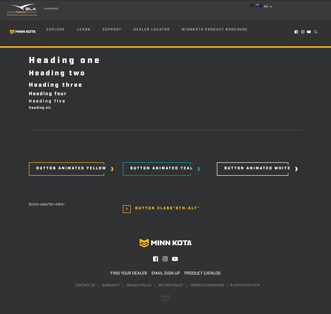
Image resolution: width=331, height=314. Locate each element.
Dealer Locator (152, 29)
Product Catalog (202, 273)
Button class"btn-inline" (47, 204)
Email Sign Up (165, 273)
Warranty (111, 285)
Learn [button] (84, 29)
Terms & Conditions (207, 285)
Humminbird (51, 8)
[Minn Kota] (22, 31)
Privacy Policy (139, 285)
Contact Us (85, 285)
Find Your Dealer (128, 273)
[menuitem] (61, 31)
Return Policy (170, 285)
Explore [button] (55, 29)
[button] (296, 31)
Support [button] (111, 29)
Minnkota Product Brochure (215, 29)
